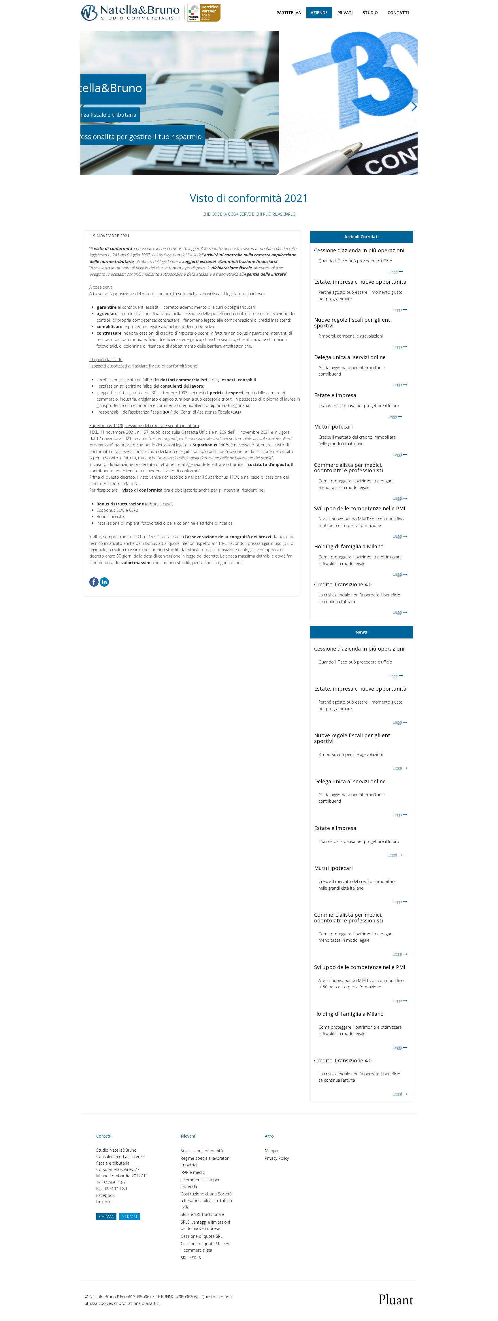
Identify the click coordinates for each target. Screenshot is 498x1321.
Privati (345, 12)
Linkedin (104, 1201)
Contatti (398, 12)
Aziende (319, 12)
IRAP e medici (193, 1172)
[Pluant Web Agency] (396, 1298)
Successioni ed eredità (202, 1150)
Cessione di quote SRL (201, 1236)
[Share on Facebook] (94, 581)
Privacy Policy (277, 1158)
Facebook (105, 1195)
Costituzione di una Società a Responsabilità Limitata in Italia (206, 1200)
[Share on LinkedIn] (104, 581)
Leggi (393, 271)
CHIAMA (106, 1216)
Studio (370, 12)
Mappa (271, 1150)
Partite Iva (289, 12)
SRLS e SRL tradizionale (202, 1214)
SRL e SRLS (191, 1258)
